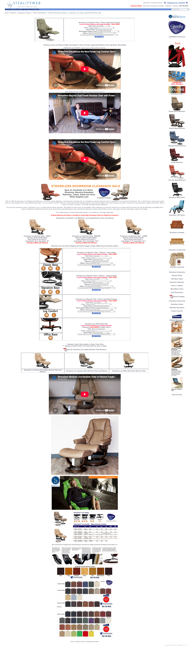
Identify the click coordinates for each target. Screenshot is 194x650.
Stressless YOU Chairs (177, 215)
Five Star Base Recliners (177, 180)
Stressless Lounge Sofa (177, 250)
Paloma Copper (84, 246)
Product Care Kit (177, 311)
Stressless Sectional (177, 267)
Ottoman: (88, 261)
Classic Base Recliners (177, 128)
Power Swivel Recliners (177, 111)
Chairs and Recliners (39, 13)
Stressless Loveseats (177, 232)
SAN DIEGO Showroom (177, 37)
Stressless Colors (177, 94)
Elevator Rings (177, 275)
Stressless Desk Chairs (177, 197)
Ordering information (92, 641)
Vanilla (109, 246)
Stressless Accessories (177, 272)
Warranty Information (177, 307)
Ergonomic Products (24, 13)
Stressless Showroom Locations (153, 6)
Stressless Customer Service (152, 3)
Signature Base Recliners (177, 146)
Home (72, 641)
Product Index (80, 641)
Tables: (85, 33)
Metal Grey (100, 246)
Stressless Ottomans (177, 282)
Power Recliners (177, 162)
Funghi (93, 246)
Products (13, 13)
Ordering (168, 6)
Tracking (175, 6)
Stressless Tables (177, 279)
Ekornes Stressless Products (57, 13)
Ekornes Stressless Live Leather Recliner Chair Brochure (86, 349)
